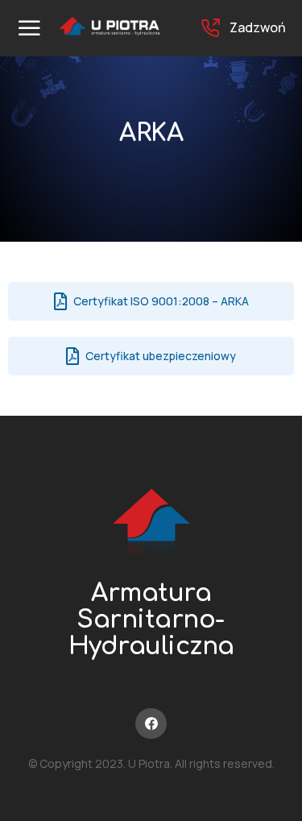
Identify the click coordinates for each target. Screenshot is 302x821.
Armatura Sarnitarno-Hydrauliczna (151, 620)
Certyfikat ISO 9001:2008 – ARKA (161, 301)
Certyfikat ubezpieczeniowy (160, 355)
